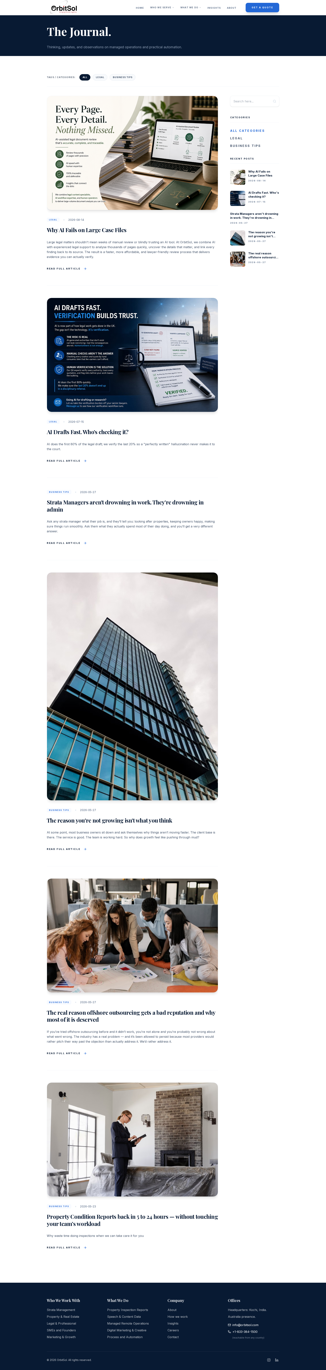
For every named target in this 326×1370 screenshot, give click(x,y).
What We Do (189, 7)
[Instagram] (268, 1360)
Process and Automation (125, 1337)
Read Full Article (63, 268)
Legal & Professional (61, 1323)
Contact (173, 1337)
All (85, 77)
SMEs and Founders (61, 1330)
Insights (214, 7)
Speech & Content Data (124, 1317)
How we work (178, 1317)
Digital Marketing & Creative (126, 1330)
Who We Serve (160, 7)
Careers (173, 1330)
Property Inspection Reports (127, 1310)
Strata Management (61, 1310)
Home (140, 7)
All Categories (247, 131)
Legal (100, 77)
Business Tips (122, 77)
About (232, 7)
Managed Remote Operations (128, 1323)
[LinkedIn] (276, 1360)
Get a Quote (262, 7)
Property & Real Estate (63, 1317)
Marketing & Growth (61, 1337)
